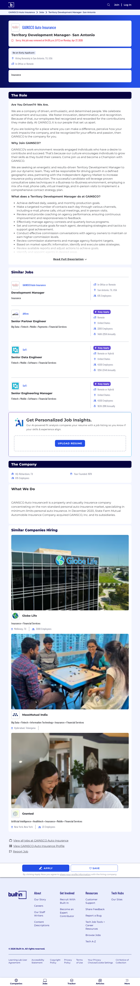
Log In (127, 4)
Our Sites (116, 899)
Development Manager (27, 292)
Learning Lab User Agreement (18, 961)
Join (116, 4)
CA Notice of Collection (122, 961)
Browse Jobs (93, 935)
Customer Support (91, 901)
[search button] (108, 5)
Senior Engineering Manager (31, 393)
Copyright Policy (55, 961)
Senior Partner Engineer (28, 321)
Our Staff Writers (39, 914)
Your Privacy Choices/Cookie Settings (100, 961)
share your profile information (75, 874)
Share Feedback (95, 909)
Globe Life (29, 615)
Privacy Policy (68, 961)
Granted (28, 813)
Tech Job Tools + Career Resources (95, 925)
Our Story (40, 899)
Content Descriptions (41, 923)
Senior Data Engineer (26, 357)
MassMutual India (35, 714)
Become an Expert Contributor (67, 913)
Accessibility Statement (38, 961)
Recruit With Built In (67, 901)
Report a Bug (94, 915)
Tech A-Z (91, 941)
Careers (38, 905)
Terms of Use (79, 961)
